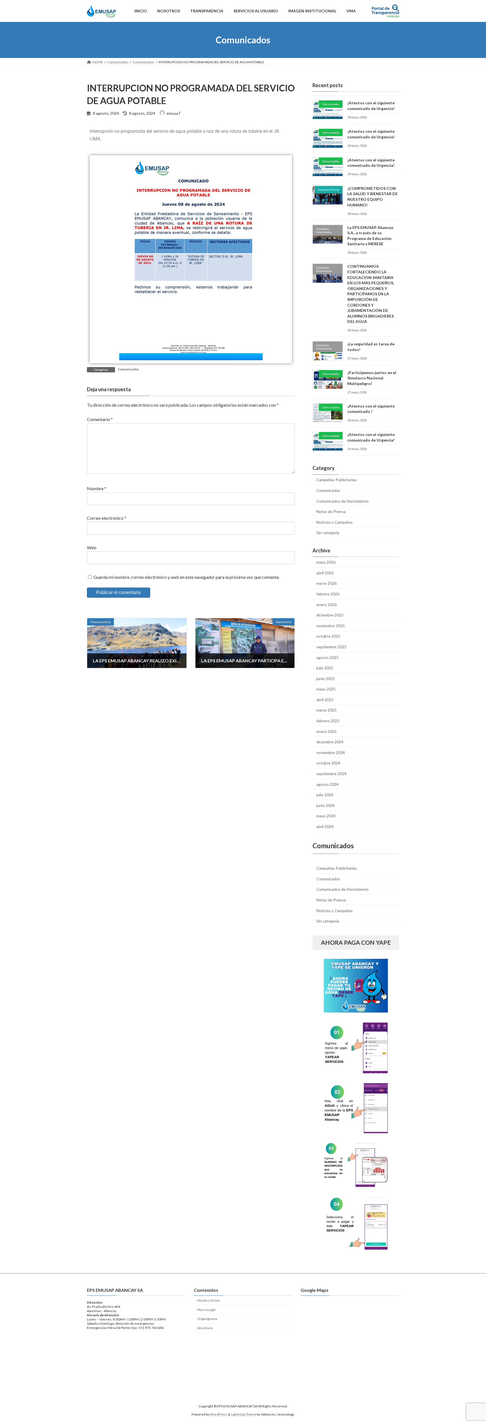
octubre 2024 (328, 763)
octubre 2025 (328, 636)
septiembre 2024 (331, 773)
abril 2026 (325, 572)
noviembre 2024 (330, 752)
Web (91, 547)
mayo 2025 (326, 689)
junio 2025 (325, 678)
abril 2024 (325, 826)
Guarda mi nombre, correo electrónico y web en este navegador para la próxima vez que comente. (186, 576)
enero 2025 (326, 731)
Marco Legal (206, 1310)
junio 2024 (325, 805)
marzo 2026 (326, 583)
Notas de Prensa (331, 511)
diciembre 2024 (329, 741)
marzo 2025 (326, 710)
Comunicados (128, 369)
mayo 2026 (326, 562)
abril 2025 (325, 699)
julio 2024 (324, 794)
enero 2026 (326, 604)
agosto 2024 (327, 784)
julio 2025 (324, 667)
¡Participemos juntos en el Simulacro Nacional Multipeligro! (371, 378)
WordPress (218, 1414)
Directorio (205, 1328)
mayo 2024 (326, 815)
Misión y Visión (208, 1300)
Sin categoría (327, 532)
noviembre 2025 (330, 625)
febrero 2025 (327, 720)
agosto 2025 (327, 657)
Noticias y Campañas (334, 522)
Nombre (96, 488)
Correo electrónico (106, 518)
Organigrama (207, 1319)
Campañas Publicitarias (336, 479)
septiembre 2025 (331, 646)
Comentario (100, 419)
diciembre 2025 (329, 615)
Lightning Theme (243, 1414)
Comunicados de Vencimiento (342, 501)
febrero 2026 (327, 593)
